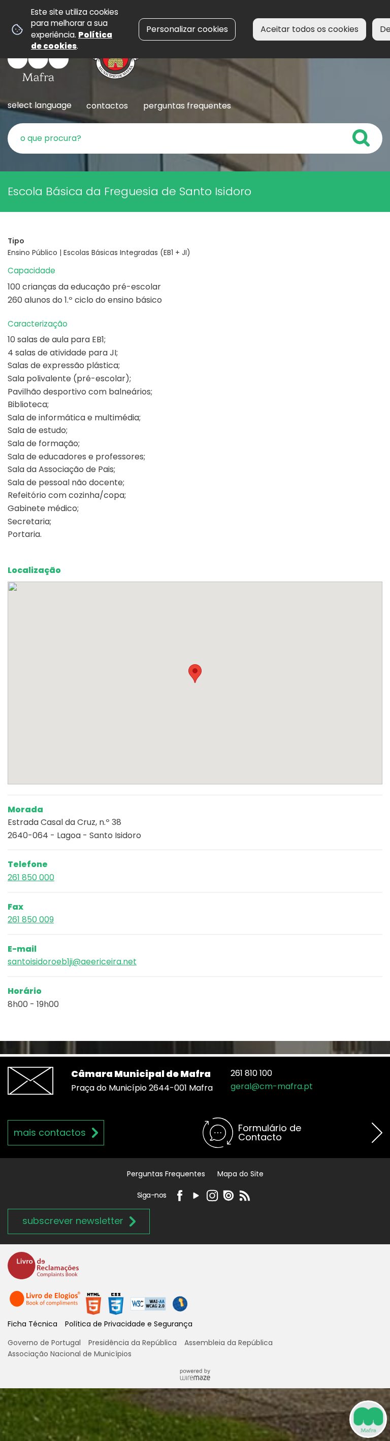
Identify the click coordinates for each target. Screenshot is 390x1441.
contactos (107, 106)
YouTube (196, 1195)
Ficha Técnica (32, 1324)
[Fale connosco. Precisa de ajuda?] (274, 1418)
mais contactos (50, 1132)
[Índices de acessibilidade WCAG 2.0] (136, 1303)
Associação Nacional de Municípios (70, 1354)
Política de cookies (71, 40)
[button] (195, 673)
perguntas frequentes (187, 106)
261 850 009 (31, 919)
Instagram (212, 1195)
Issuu (228, 1195)
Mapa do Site (240, 1174)
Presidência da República (132, 1343)
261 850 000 (31, 877)
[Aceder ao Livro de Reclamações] (43, 1270)
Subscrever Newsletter (72, 1220)
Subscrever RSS (245, 1195)
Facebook (180, 1195)
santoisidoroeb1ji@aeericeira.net (72, 961)
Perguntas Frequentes (166, 1174)
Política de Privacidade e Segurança (128, 1324)
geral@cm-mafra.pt (272, 1086)
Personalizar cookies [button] (187, 29)
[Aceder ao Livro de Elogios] (46, 1303)
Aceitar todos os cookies (310, 29)
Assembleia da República (228, 1343)
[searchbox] (195, 138)
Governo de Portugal (44, 1343)
